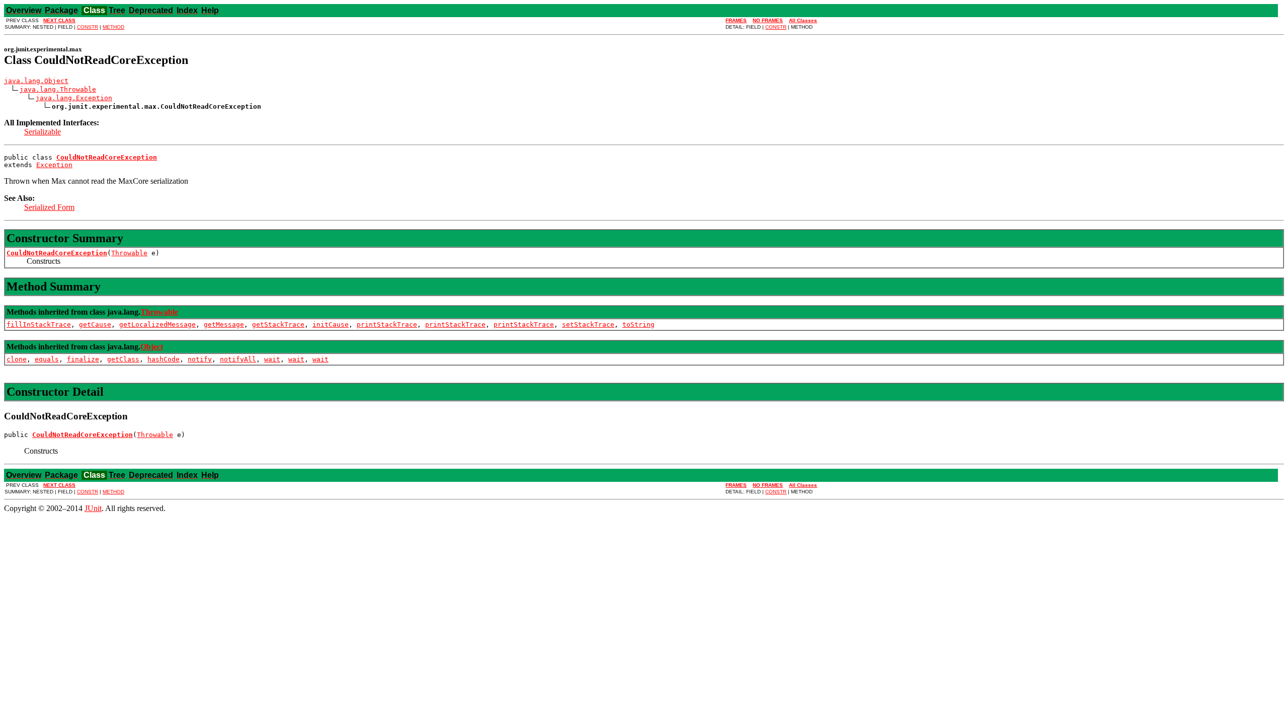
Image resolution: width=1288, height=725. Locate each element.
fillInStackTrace (39, 324)
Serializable (42, 131)
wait (272, 359)
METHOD (113, 27)
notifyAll (238, 359)
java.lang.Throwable (58, 89)
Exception (54, 165)
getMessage (224, 324)
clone (17, 359)
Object (151, 346)
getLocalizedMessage (157, 324)
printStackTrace (387, 324)
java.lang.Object (36, 81)
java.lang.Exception (74, 98)
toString (638, 324)
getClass (123, 359)
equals (47, 359)
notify (200, 359)
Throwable (129, 253)
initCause (330, 324)
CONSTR (87, 27)
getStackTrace (278, 324)
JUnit (93, 508)
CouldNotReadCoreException (57, 253)
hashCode (163, 359)
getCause (95, 324)
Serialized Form (49, 207)
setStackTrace (588, 324)
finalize (83, 359)
